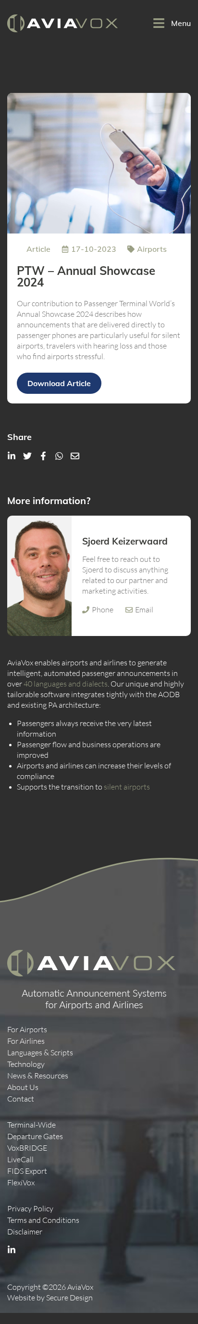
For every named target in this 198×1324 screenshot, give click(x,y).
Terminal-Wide (31, 1125)
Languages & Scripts (40, 1053)
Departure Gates (35, 1136)
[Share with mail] (75, 456)
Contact (20, 1099)
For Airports (27, 1029)
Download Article (59, 383)
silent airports (127, 787)
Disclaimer (24, 1232)
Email (144, 610)
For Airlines (26, 1041)
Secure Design (69, 1298)
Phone (102, 610)
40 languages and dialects (66, 684)
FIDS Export (27, 1171)
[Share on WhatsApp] (59, 456)
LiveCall (20, 1159)
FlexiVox (21, 1183)
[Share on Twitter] (27, 456)
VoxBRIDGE (27, 1148)
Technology (26, 1064)
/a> (43, 456)
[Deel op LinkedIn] (11, 456)
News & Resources (37, 1076)
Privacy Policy (30, 1209)
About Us (22, 1087)
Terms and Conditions (43, 1220)
